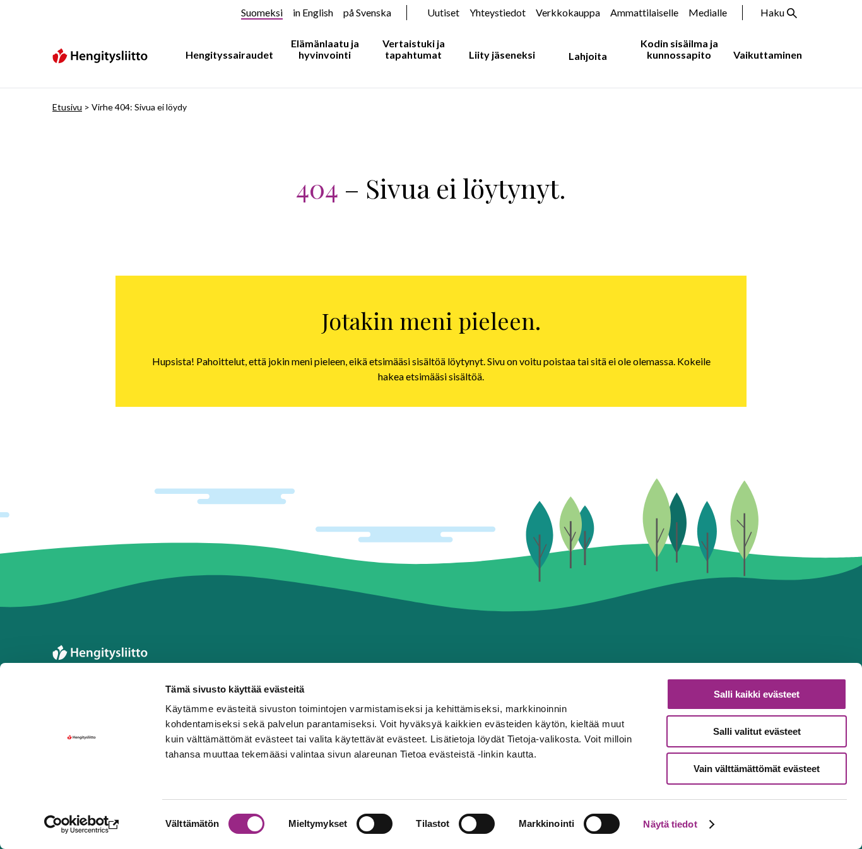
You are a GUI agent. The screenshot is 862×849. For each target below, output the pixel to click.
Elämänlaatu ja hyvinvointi (325, 49)
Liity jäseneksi (502, 55)
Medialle (707, 12)
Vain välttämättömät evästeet (757, 768)
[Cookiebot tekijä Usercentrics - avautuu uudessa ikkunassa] (82, 824)
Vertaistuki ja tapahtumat (413, 49)
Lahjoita (588, 56)
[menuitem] (226, 55)
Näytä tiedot (670, 824)
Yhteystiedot (497, 12)
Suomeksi (262, 12)
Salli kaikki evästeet (757, 694)
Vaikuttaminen (767, 55)
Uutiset (443, 12)
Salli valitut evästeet (757, 731)
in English (313, 12)
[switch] (375, 824)
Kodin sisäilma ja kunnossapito (679, 49)
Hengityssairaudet (229, 55)
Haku (772, 12)
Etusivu (67, 107)
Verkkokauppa (568, 12)
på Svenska (367, 12)
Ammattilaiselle (644, 12)
